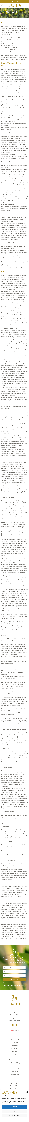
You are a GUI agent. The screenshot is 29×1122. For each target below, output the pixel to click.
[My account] (17, 1)
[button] (26, 1092)
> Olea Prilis (14, 1042)
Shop (14, 1054)
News (14, 1066)
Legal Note (14, 1083)
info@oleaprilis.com (14, 1020)
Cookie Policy (11, 1119)
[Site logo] (14, 5)
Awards (14, 1051)
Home (9, 15)
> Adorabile (14, 1045)
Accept (14, 1107)
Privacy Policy (17, 1119)
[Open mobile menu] (28, 5)
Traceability (14, 1071)
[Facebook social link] (12, 1)
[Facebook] (13, 1025)
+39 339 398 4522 (14, 1015)
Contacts (14, 1077)
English (15, 1030)
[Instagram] (16, 1025)
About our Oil (14, 1040)
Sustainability (14, 1074)
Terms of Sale (14, 1086)
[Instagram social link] (14, 1)
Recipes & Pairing (14, 1063)
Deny (14, 1111)
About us (14, 1037)
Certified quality (15, 1069)
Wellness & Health (14, 1060)
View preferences (15, 1115)
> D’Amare (14, 1048)
